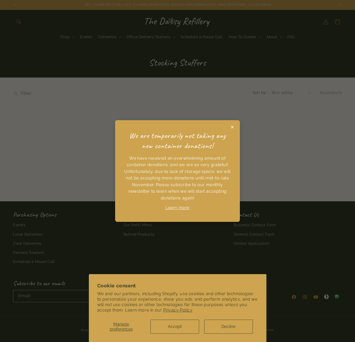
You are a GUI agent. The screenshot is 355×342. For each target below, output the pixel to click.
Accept (175, 326)
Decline (228, 326)
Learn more (177, 207)
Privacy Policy (177, 310)
